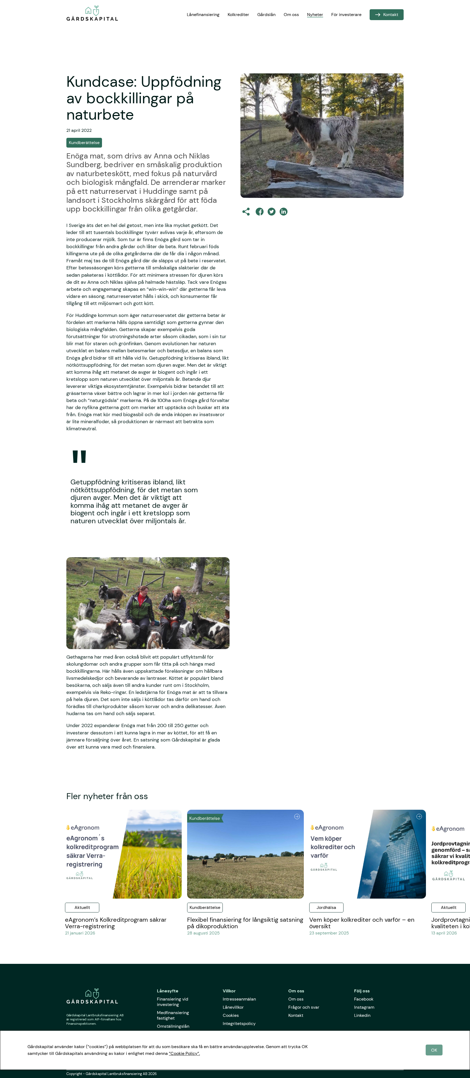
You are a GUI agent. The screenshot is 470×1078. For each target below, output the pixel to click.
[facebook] (260, 211)
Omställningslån (173, 1026)
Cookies (231, 1015)
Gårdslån (266, 14)
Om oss (291, 14)
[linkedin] (283, 211)
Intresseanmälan (239, 999)
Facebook (363, 999)
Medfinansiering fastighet (173, 1015)
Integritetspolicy (239, 1023)
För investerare (346, 14)
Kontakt (295, 1015)
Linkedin (362, 1015)
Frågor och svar (303, 1007)
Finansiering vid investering (172, 1001)
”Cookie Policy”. (184, 1053)
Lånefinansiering (203, 14)
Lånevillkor (233, 1007)
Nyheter (315, 14)
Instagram (364, 1007)
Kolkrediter (238, 14)
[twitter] (272, 211)
